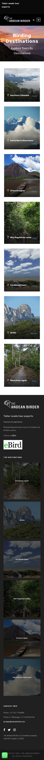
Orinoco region (22, 638)
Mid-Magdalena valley (22, 599)
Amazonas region (22, 481)
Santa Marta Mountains (22, 677)
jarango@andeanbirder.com (14, 721)
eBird (14, 435)
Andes (22, 520)
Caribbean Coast (22, 559)
